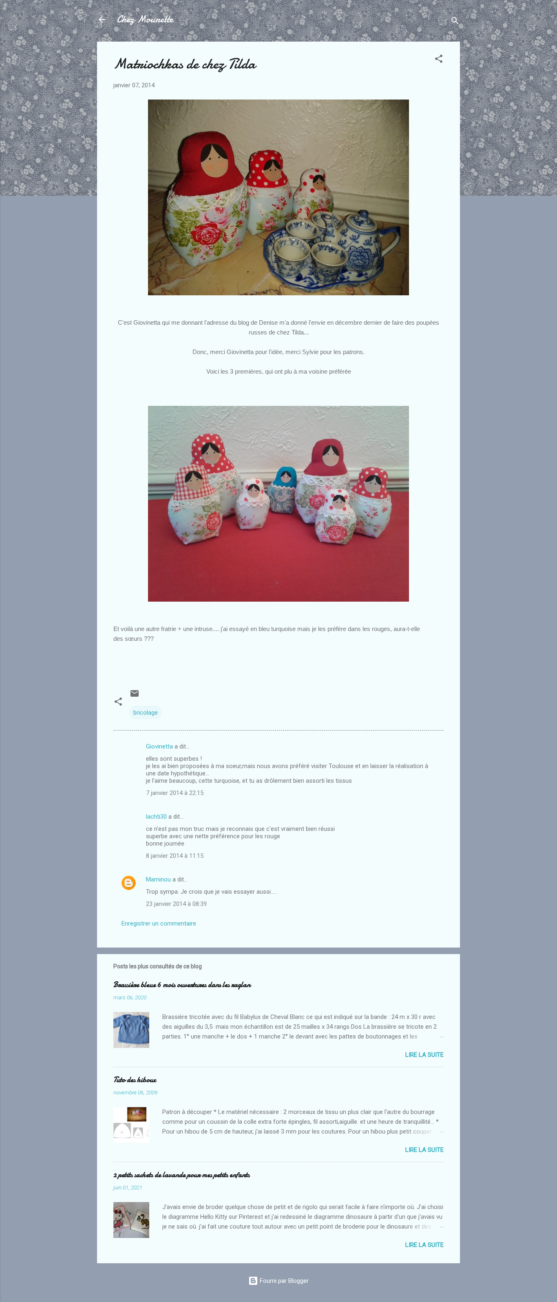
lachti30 (156, 816)
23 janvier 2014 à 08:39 (176, 904)
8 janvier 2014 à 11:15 (174, 855)
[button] (439, 60)
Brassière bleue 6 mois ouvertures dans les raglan (181, 985)
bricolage (145, 712)
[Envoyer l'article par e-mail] (134, 696)
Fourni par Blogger (283, 1280)
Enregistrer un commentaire (159, 923)
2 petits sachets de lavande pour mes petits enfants (181, 1175)
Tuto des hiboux (134, 1080)
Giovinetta (159, 746)
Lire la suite (424, 1054)
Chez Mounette (145, 19)
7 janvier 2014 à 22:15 (174, 793)
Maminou (158, 879)
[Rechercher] (455, 22)
